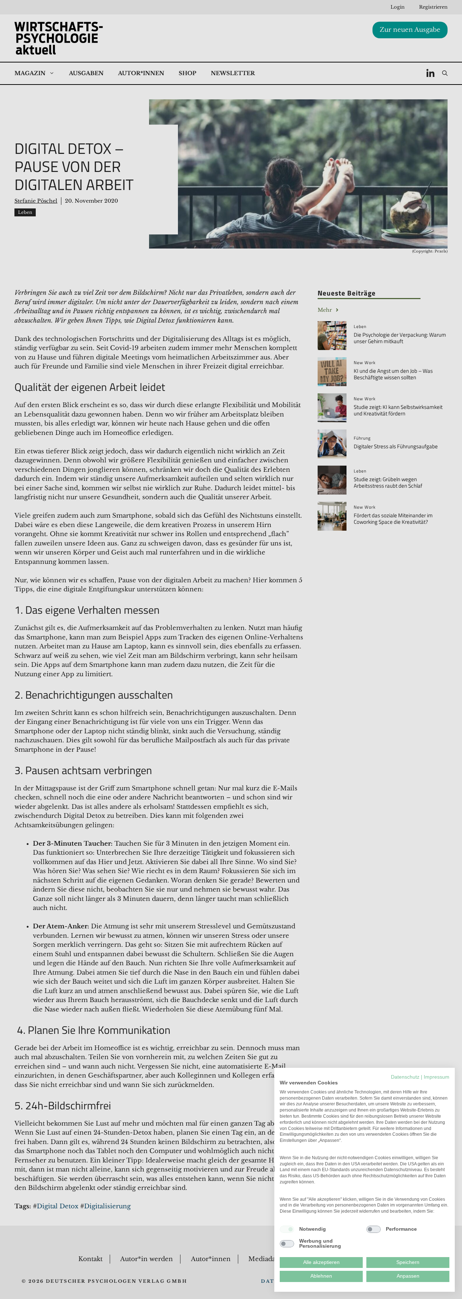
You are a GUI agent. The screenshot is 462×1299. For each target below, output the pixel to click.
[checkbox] (287, 1229)
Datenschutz (405, 1077)
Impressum (436, 1077)
